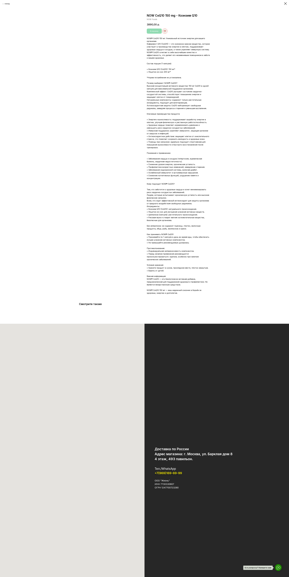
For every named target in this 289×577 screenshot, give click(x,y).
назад (7, 3)
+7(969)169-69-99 (168, 473)
